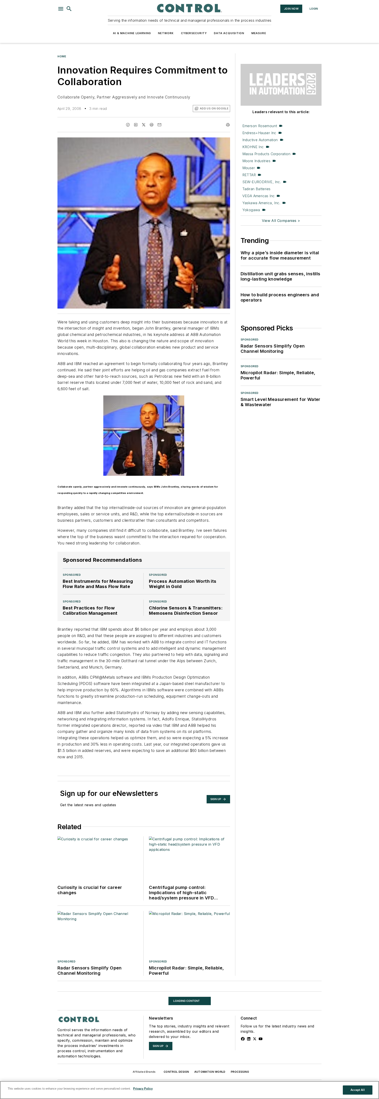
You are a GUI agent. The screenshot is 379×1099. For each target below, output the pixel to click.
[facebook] (128, 125)
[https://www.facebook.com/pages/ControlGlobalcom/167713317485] (243, 1056)
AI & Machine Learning (132, 33)
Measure (258, 33)
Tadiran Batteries (256, 189)
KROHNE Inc (253, 147)
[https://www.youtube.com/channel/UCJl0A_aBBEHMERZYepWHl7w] (260, 1056)
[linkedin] (136, 125)
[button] (60, 8)
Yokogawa (251, 210)
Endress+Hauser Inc (259, 133)
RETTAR (249, 175)
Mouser (248, 168)
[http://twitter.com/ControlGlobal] (254, 1056)
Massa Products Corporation (266, 154)
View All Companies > (281, 220)
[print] (228, 125)
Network (166, 33)
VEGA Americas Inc (258, 196)
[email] (159, 125)
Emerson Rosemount (259, 126)
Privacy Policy (143, 1088)
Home (61, 56)
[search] (69, 8)
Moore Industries (256, 161)
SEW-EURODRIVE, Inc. (261, 182)
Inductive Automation (260, 140)
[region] (189, 1090)
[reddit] (151, 125)
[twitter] (143, 125)
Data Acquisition (229, 33)
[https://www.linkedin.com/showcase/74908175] (249, 1056)
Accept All (357, 1090)
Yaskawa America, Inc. (261, 203)
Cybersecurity (194, 33)
